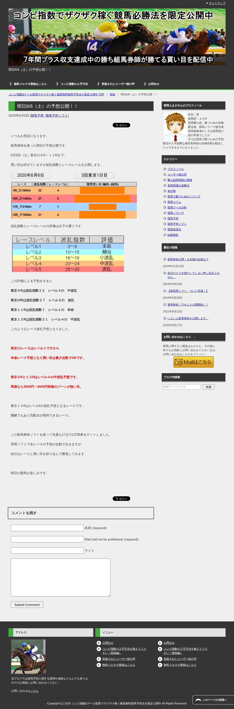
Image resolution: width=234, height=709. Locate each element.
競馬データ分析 (177, 207)
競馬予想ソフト (56, 115)
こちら (34, 691)
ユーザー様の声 (177, 174)
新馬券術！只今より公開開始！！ (188, 304)
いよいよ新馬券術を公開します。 (188, 318)
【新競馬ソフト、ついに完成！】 (188, 291)
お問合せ (153, 84)
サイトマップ (217, 3)
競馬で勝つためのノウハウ (184, 196)
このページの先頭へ (214, 699)
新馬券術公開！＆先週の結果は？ (188, 259)
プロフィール (176, 169)
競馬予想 (37, 115)
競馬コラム (174, 202)
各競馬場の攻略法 (178, 185)
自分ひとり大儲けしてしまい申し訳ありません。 (194, 275)
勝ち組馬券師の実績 (180, 180)
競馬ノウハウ (176, 213)
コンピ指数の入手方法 (74, 84)
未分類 (172, 191)
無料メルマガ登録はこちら (30, 84)
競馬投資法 (174, 229)
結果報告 (173, 234)
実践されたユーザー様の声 (118, 84)
